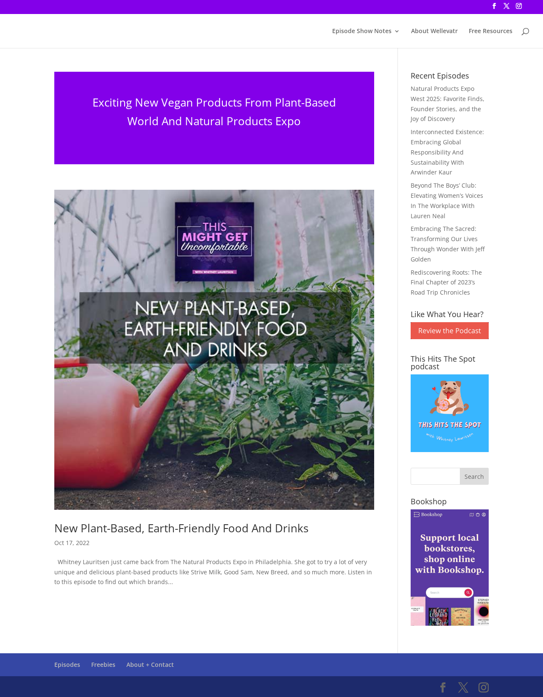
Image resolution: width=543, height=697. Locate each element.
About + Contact (150, 664)
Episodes (67, 664)
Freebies (103, 664)
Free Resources (490, 31)
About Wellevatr (434, 31)
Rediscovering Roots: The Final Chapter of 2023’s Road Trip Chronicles (446, 282)
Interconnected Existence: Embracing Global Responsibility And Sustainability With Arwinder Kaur (447, 152)
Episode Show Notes (362, 31)
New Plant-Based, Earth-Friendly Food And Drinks (181, 528)
